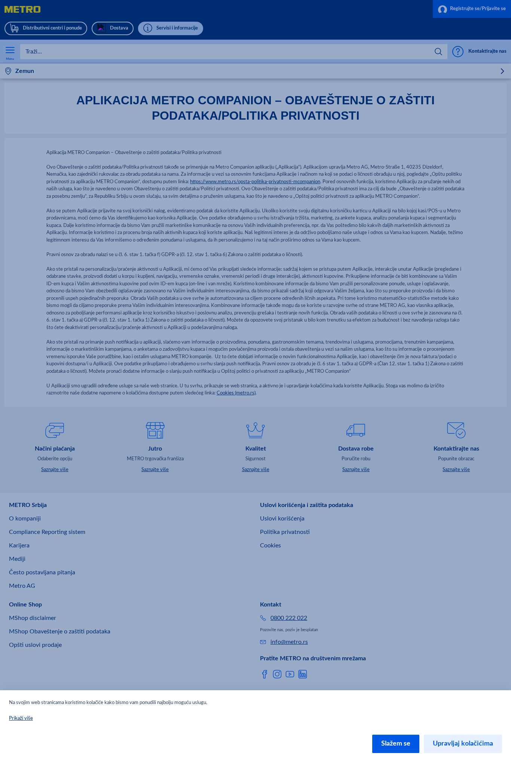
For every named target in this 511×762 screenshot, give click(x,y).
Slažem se (395, 743)
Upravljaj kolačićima (463, 743)
